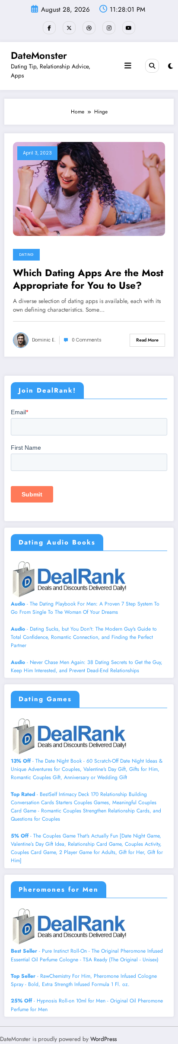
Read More (147, 340)
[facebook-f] (49, 27)
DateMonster (39, 55)
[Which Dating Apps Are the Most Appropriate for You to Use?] (89, 188)
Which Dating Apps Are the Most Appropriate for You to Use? (88, 279)
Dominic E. (43, 340)
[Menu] (128, 66)
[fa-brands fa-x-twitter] (69, 27)
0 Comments (87, 340)
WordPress (103, 1039)
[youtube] (128, 27)
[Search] (152, 66)
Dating (26, 254)
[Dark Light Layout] (170, 66)
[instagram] (108, 27)
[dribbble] (89, 27)
